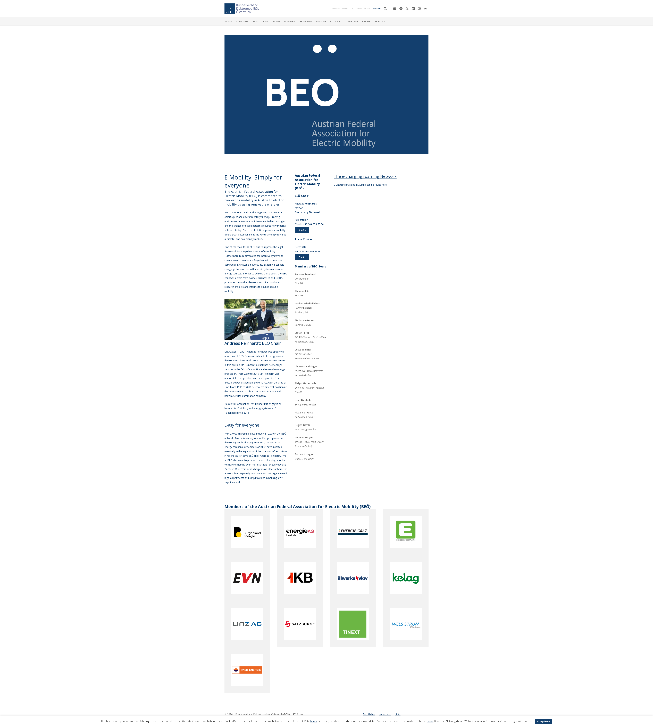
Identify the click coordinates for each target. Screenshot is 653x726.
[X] (407, 8)
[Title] (425, 8)
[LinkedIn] (413, 8)
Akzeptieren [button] (543, 721)
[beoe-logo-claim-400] (241, 8)
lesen (313, 721)
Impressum (385, 714)
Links (397, 714)
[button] (385, 8)
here (384, 184)
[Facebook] (401, 8)
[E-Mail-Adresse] (395, 8)
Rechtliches (369, 714)
